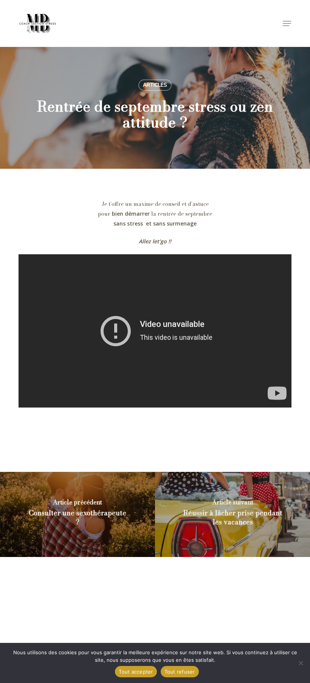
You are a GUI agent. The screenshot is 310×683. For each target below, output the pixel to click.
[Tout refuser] (300, 663)
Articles (155, 85)
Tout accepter (136, 672)
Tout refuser (179, 672)
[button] (287, 23)
